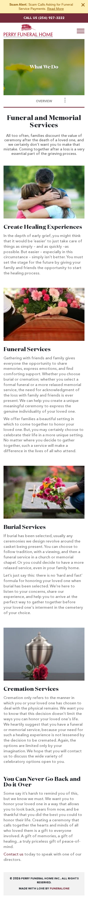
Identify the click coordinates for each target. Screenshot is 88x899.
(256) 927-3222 (51, 18)
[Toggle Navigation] (65, 100)
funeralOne (59, 888)
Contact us (13, 854)
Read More (55, 9)
